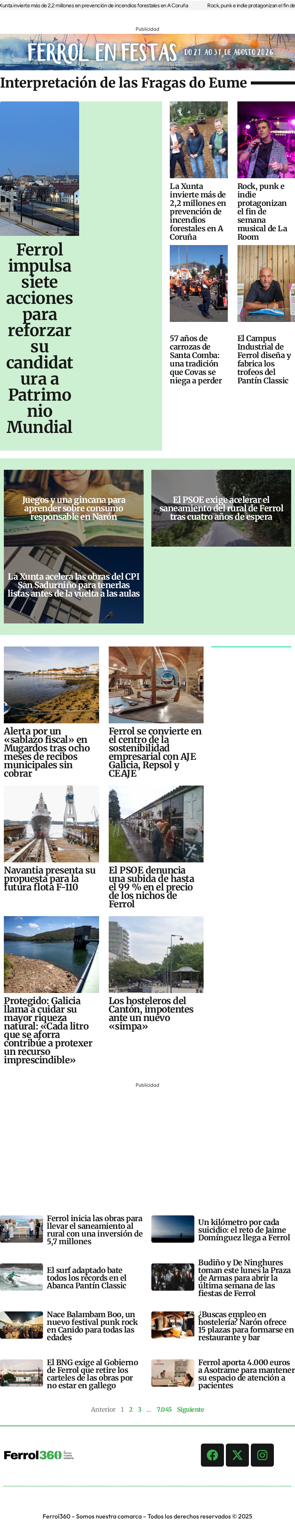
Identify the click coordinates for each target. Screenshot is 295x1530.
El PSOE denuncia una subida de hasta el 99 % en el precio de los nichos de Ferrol (151, 887)
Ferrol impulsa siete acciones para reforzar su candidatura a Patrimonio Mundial (39, 338)
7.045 (164, 1409)
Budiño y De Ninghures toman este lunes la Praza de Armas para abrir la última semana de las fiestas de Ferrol (244, 1278)
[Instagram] (262, 1455)
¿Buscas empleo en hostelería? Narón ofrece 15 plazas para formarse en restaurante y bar (246, 1326)
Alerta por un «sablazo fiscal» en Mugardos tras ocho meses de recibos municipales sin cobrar (46, 752)
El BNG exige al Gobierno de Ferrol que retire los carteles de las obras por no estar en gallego (92, 1374)
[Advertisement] (147, 1143)
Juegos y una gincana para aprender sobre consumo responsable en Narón (74, 508)
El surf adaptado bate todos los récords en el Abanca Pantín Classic (87, 1277)
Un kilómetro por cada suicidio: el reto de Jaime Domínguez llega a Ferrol (244, 1229)
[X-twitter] (237, 1455)
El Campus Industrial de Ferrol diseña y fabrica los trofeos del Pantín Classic (264, 359)
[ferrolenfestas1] (147, 68)
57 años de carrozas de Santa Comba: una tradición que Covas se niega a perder (196, 359)
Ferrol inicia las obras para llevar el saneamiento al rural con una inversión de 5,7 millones (95, 1229)
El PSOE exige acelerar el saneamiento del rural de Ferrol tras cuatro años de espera (221, 508)
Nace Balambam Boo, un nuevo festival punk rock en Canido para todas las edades (92, 1326)
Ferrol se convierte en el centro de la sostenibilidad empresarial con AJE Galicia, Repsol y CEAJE (155, 752)
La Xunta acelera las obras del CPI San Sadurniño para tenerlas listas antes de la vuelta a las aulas (74, 585)
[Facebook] (212, 1455)
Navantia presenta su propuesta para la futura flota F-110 (49, 878)
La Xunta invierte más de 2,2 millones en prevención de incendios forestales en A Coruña (198, 211)
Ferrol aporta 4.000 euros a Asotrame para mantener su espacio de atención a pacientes (246, 1374)
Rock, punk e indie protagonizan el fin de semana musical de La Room (262, 211)
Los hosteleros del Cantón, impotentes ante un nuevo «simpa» (151, 1013)
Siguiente (190, 1409)
